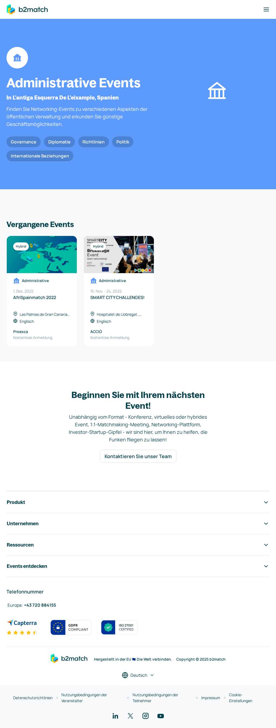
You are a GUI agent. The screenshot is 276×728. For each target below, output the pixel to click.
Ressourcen (20, 545)
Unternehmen (23, 523)
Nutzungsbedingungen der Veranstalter (84, 697)
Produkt (16, 502)
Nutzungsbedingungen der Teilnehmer (155, 697)
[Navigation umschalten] (266, 9)
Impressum (210, 697)
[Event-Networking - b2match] (27, 9)
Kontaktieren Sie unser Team (138, 456)
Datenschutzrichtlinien (33, 697)
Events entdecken (27, 566)
